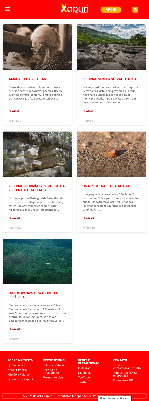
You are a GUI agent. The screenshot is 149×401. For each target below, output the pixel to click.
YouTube (84, 377)
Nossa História (17, 370)
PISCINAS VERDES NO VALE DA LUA (110, 79)
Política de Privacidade (51, 371)
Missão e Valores (18, 374)
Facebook (84, 372)
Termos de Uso (53, 377)
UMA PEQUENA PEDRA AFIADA (106, 186)
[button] (135, 10)
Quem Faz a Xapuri (20, 379)
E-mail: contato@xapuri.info (127, 366)
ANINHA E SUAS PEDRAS (27, 79)
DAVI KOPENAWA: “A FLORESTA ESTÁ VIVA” (33, 295)
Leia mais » (16, 111)
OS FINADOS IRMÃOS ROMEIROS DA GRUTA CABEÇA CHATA (37, 188)
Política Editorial (54, 365)
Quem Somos (16, 365)
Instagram (84, 368)
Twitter (83, 382)
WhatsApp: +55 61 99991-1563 (125, 374)
